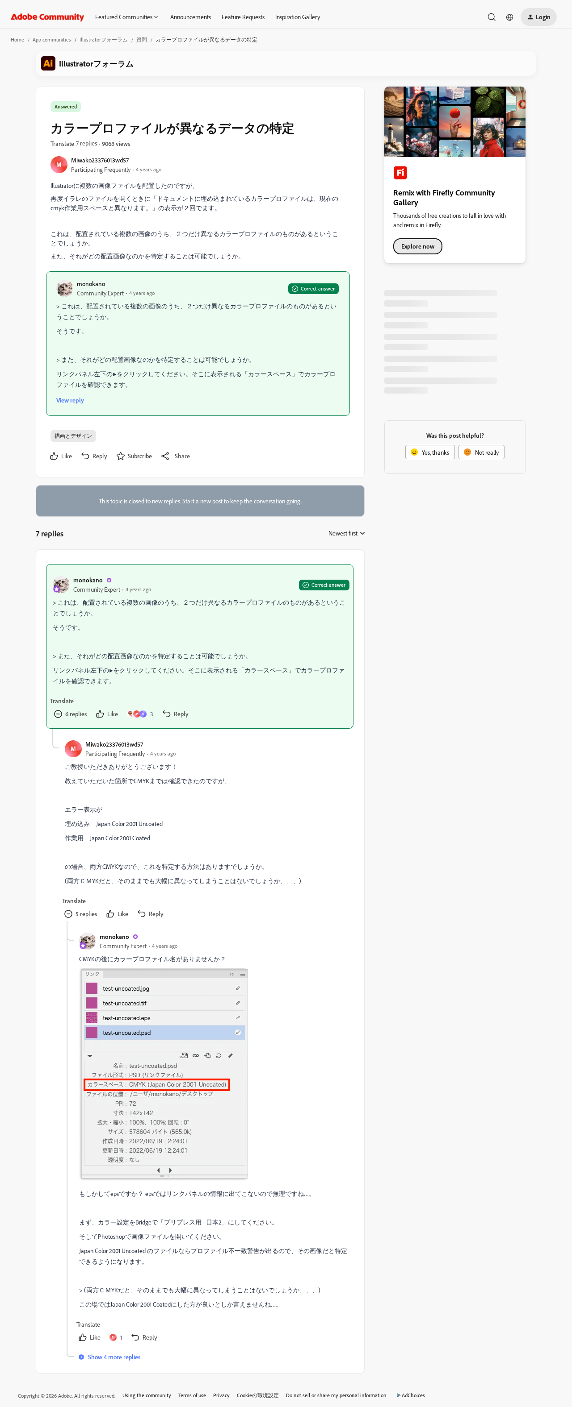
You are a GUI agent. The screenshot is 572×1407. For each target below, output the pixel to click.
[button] (539, 17)
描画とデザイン (73, 435)
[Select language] (510, 17)
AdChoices (413, 1395)
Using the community (146, 1395)
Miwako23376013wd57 (100, 160)
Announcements (190, 17)
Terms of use (192, 1395)
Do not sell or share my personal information (336, 1395)
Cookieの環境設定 (258, 1395)
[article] (199, 646)
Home (17, 39)
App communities (52, 39)
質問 (141, 39)
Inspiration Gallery (297, 17)
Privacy (221, 1395)
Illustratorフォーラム (104, 39)
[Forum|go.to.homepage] (47, 17)
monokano (91, 283)
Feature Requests (243, 17)
